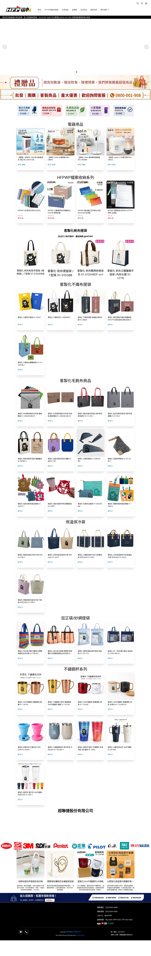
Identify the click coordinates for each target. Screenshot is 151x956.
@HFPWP (108, 916)
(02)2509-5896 (111, 907)
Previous (4, 46)
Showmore (80, 935)
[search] (137, 3)
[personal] (142, 3)
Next (146, 46)
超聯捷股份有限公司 (73, 932)
